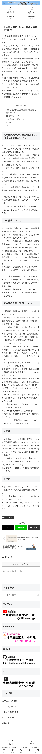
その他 (8, 122)
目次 (18, 105)
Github (11, 744)
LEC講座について (12, 116)
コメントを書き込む (21, 564)
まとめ (8, 125)
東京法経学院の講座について (16, 119)
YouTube (11, 741)
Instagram (31, 741)
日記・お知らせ (9, 518)
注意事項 (31, 744)
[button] (34, 527)
